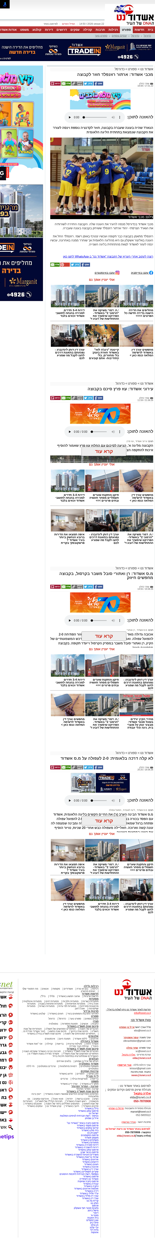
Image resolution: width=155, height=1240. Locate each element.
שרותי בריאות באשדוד (87, 1157)
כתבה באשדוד (90, 1186)
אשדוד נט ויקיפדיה (88, 1178)
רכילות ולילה (91, 986)
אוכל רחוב (80, 1008)
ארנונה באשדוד (90, 1166)
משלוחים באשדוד (89, 1140)
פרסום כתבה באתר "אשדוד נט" (82, 1123)
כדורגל (147, 35)
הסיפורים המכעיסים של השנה (80, 1033)
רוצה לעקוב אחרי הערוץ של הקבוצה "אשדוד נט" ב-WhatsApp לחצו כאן (108, 256)
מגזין (95, 1021)
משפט (24, 29)
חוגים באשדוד (56, 1013)
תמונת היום (64, 1038)
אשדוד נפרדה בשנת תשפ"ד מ (43, 1053)
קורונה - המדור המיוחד (84, 1086)
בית (150, 29)
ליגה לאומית (129, 810)
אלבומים (93, 1036)
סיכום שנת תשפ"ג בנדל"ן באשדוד (44, 1033)
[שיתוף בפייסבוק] (98, 85)
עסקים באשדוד (35, 1106)
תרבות (100, 29)
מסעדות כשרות (46, 1006)
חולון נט (94, 1203)
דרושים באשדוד (90, 1161)
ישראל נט (93, 1113)
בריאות (60, 1043)
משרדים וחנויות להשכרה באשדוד (81, 1154)
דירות (49, 29)
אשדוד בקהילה (89, 1041)
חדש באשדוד (66, 1073)
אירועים (94, 1038)
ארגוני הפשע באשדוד (69, 996)
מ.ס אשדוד (141, 630)
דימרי (95, 1212)
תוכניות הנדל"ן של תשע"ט (49, 1101)
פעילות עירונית (74, 1043)
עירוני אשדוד (141, 441)
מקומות (56, 988)
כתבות (95, 1023)
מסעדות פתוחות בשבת (51, 1003)
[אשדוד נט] (128, 1000)
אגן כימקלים (92, 1220)
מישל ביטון (93, 1210)
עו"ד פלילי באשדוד (88, 1193)
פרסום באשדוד (90, 1176)
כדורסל (135, 35)
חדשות (139, 29)
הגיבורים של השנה (89, 1028)
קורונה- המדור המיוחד (87, 1088)
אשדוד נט (146, 69)
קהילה (87, 29)
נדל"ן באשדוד (91, 1108)
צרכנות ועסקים (89, 1071)
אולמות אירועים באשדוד (86, 1188)
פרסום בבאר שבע (89, 1152)
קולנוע (36, 29)
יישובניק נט (92, 1132)
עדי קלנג (94, 1227)
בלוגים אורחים (64, 1061)
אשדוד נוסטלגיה (88, 1063)
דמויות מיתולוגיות (68, 1066)
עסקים (75, 29)
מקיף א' (94, 1215)
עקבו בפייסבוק (140, 272)
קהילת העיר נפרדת (79, 1046)
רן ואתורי (131, 630)
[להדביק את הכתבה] (65, 265)
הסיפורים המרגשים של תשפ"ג (61, 1028)
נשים (95, 1098)
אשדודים (68, 988)
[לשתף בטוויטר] (88, 85)
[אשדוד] (130, 25)
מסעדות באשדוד (89, 1142)
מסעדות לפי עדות (67, 1006)
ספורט (126, 29)
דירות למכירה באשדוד (87, 1144)
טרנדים (64, 1078)
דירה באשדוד (91, 1191)
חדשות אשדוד (90, 993)
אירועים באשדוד (90, 1159)
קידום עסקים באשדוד (87, 1128)
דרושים (62, 29)
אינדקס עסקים (41, 1098)
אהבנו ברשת (83, 1098)
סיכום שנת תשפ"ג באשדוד (82, 1026)
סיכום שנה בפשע (57, 1031)
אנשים (45, 988)
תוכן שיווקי (93, 1073)
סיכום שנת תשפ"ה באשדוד (82, 1091)
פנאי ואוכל (58, 1098)
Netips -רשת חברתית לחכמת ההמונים (79, 1174)
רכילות (113, 29)
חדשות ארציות (91, 996)
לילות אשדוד (80, 1038)
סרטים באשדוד (90, 1106)
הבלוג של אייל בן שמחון (86, 1061)
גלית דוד (94, 1229)
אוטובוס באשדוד (33, 1103)
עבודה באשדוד (90, 1183)
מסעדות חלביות (71, 1001)
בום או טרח (82, 988)
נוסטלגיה (53, 1023)
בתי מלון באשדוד (89, 1130)
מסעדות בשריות (90, 1001)
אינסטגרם (50, 1038)
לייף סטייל (92, 1076)
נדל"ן (43, 996)
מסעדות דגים (52, 1001)
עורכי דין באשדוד (69, 1083)
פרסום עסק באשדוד (88, 1111)
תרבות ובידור (90, 1011)
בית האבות (92, 1217)
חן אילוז (94, 1225)
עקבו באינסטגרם (105, 272)
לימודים (80, 1073)
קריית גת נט (92, 1200)
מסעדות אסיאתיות (75, 1003)
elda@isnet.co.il (142, 1058)
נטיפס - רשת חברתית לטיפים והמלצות (79, 1115)
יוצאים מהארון (88, 991)
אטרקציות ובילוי (80, 1078)
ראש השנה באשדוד (76, 1101)
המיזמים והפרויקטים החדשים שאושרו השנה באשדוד (71, 1094)
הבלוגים (93, 1058)
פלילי (51, 996)
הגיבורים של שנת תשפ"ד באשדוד (81, 1051)
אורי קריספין (124, 1065)
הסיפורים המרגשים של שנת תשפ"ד (80, 1053)
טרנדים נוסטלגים (47, 1066)
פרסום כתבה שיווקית (87, 1181)
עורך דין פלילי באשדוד (87, 1195)
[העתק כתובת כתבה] (77, 85)
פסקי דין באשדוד (89, 1083)
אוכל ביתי (93, 1003)
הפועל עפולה (115, 810)
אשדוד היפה (91, 1043)
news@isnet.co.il (141, 1075)
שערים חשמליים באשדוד (85, 1171)
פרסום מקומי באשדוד (87, 1125)
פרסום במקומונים (89, 1135)
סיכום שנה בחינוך (79, 1031)
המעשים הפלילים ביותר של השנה (63, 1103)
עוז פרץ (130, 441)
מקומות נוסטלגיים (89, 1066)
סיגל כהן (94, 1222)
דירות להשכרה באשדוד (86, 1147)
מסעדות (93, 998)
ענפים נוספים (119, 35)
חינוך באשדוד (72, 1106)
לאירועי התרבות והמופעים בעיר (82, 1013)
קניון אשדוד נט (53, 1106)
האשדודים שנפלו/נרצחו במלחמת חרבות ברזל (75, 1056)
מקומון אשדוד (91, 1137)
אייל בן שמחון (91, 1118)
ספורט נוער (101, 35)
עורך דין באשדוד (90, 1198)
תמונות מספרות (69, 1023)
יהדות (70, 1098)
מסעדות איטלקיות (32, 1001)
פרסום (94, 1205)
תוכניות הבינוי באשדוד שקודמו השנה (42, 1051)
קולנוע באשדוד (37, 1013)
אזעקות (94, 1232)
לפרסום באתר (51, 23)
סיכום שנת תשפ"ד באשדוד (82, 1048)
